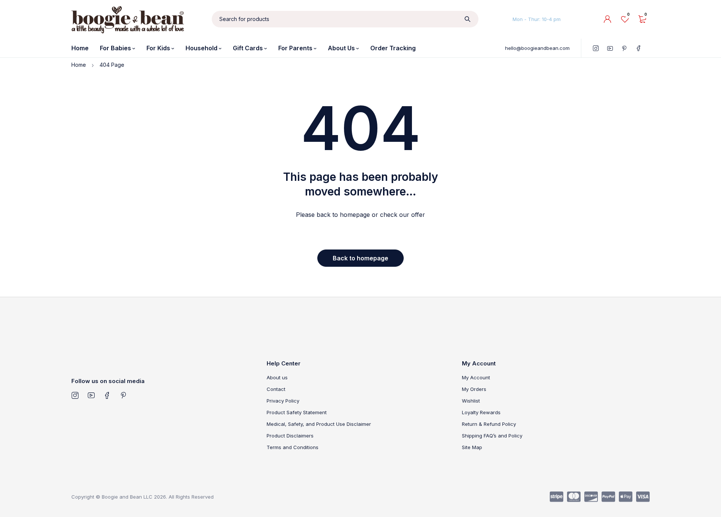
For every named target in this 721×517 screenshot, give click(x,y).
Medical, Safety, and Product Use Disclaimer (319, 424)
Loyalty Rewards (481, 412)
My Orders (474, 389)
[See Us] (74, 395)
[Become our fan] (107, 395)
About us (277, 377)
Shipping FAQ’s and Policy (492, 436)
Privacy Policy (283, 401)
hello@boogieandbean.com (537, 48)
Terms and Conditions (292, 447)
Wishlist (471, 401)
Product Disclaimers (290, 436)
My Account (476, 377)
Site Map (472, 447)
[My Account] (607, 19)
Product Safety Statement (297, 412)
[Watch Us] (91, 395)
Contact (276, 389)
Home (78, 65)
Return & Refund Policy (489, 424)
